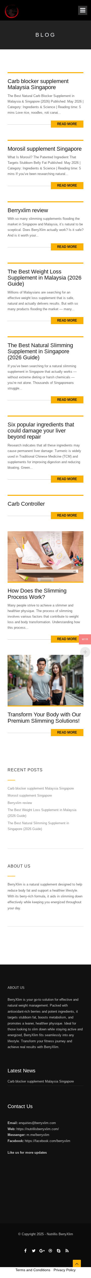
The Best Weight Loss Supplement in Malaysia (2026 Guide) (44, 277)
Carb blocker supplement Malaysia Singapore (38, 84)
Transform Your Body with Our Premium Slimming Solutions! (44, 717)
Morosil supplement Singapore (45, 149)
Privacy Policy (65, 1270)
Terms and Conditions (32, 1270)
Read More (67, 124)
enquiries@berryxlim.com (37, 1123)
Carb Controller (26, 504)
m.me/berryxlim (38, 1135)
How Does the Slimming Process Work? (37, 593)
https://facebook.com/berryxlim (47, 1141)
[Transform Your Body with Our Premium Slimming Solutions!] (45, 680)
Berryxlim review (28, 210)
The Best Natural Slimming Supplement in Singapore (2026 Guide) (40, 351)
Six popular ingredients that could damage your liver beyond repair (41, 430)
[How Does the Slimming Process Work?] (45, 556)
